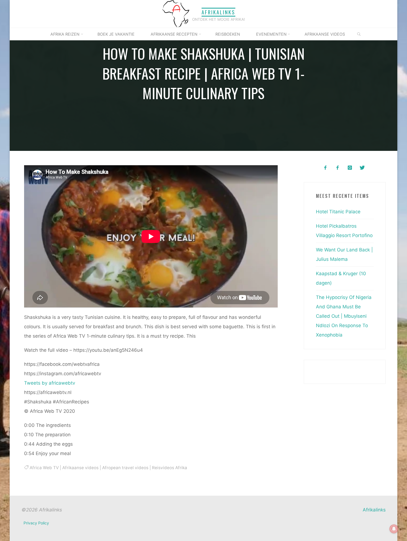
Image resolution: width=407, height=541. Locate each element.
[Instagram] (350, 168)
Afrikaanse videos (80, 467)
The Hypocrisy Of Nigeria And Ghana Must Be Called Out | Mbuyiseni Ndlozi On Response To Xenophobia (344, 316)
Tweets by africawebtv (49, 382)
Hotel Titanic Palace (338, 211)
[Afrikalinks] (176, 13)
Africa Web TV (43, 467)
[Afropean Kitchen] (338, 168)
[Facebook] (325, 168)
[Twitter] (362, 168)
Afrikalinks (218, 12)
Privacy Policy (36, 523)
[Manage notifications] (394, 528)
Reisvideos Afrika (169, 467)
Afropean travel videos (125, 467)
